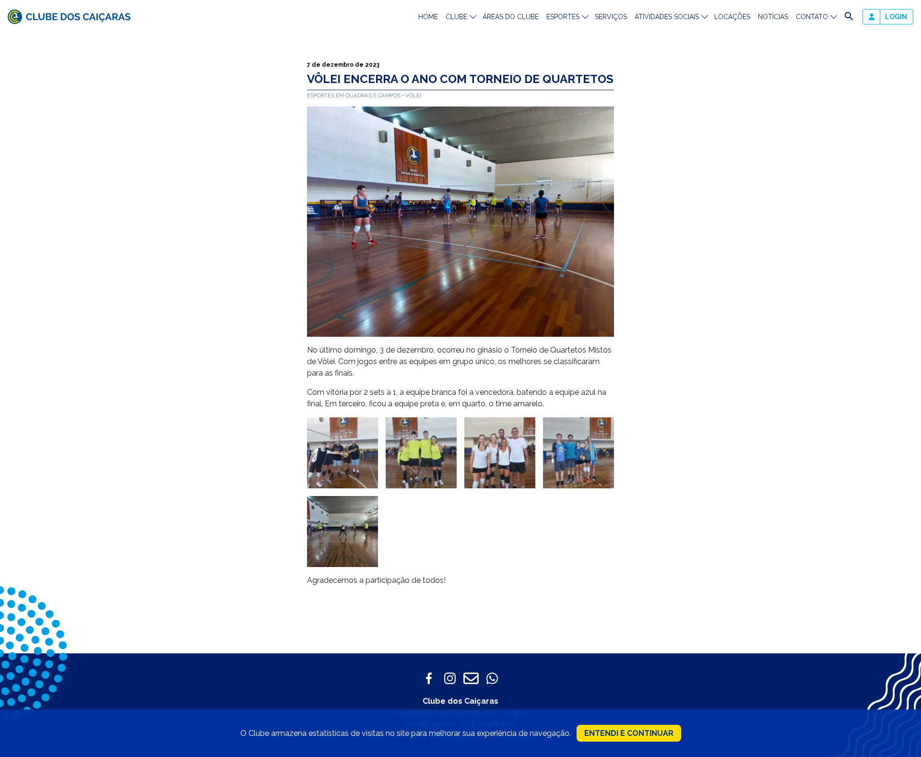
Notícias (773, 17)
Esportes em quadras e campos (354, 95)
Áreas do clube (511, 17)
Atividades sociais (667, 17)
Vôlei (413, 95)
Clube (456, 17)
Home (428, 17)
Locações (732, 17)
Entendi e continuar (628, 733)
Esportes (562, 17)
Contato (812, 17)
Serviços (611, 17)
